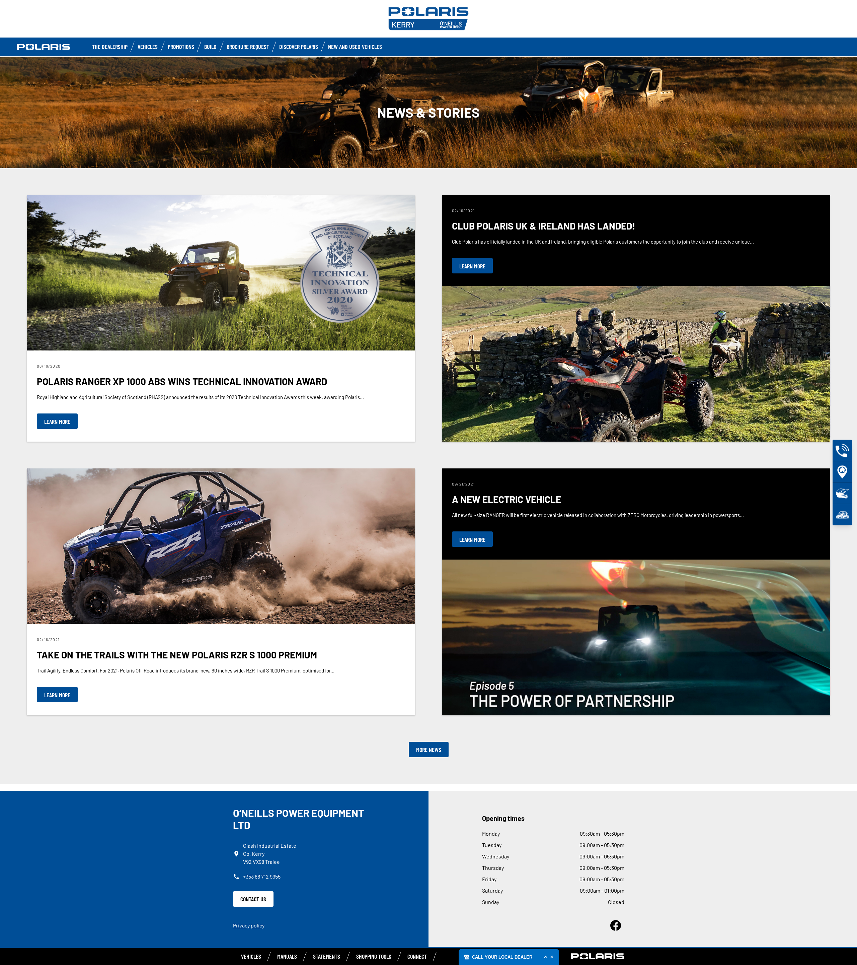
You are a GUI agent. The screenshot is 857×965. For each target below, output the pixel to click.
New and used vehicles (355, 46)
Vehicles (148, 46)
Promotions (181, 46)
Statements (326, 956)
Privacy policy (248, 925)
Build (210, 46)
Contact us (253, 899)
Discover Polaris (298, 46)
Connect (417, 956)
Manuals (287, 956)
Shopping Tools (373, 956)
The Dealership (110, 46)
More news (428, 749)
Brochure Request (248, 46)
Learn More (57, 421)
